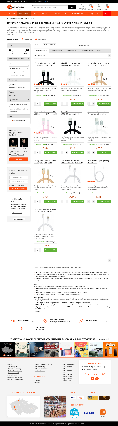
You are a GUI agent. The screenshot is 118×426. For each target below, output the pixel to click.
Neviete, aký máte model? (16, 185)
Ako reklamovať (12, 375)
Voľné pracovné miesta (41, 369)
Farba (11, 116)
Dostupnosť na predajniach (17, 87)
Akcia (106, 14)
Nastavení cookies (40, 371)
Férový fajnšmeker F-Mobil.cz (43, 364)
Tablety (35, 14)
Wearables (46, 14)
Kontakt (40, 1)
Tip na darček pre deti (68, 364)
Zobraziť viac (11, 34)
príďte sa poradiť (39, 329)
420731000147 (19, 152)
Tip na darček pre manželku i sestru (67, 375)
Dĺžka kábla (12, 96)
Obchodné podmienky (14, 369)
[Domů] (7, 19)
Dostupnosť (13, 80)
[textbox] (19, 75)
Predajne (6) (24, 1)
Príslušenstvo (24, 14)
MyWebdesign (81, 424)
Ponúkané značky (40, 366)
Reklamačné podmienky (15, 371)
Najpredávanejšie (41, 50)
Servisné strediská (13, 373)
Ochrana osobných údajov (15, 379)
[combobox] (19, 64)
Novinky (99, 50)
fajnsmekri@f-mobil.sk (17, 155)
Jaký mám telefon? (17, 213)
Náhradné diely (78, 14)
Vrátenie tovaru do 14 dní (15, 377)
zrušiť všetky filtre (19, 121)
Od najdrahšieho (71, 50)
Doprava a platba (13, 366)
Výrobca (11, 92)
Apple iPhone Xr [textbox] (15, 68)
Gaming (91, 14)
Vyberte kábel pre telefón (17, 59)
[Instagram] (97, 378)
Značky (34, 1)
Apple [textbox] (12, 64)
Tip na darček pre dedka (67, 371)
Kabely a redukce (24, 18)
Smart (66, 14)
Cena (10, 45)
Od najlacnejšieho (56, 50)
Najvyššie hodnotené (87, 50)
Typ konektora (13, 100)
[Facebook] (92, 378)
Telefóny (11, 14)
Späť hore (37, 311)
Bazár (99, 14)
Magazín (16, 1)
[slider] (10, 50)
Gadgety (57, 14)
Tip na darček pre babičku (67, 367)
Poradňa (9, 1)
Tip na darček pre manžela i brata (67, 379)
